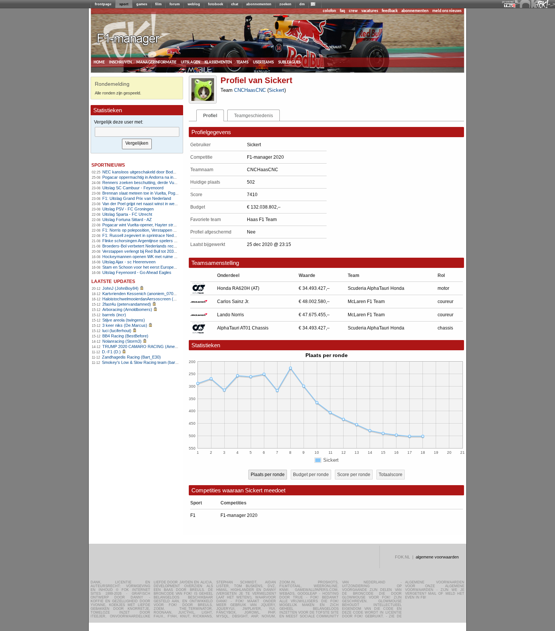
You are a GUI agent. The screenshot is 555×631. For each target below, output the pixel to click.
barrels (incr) (114, 314)
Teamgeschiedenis (253, 115)
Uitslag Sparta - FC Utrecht (127, 214)
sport (123, 4)
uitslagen (190, 62)
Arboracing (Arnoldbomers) (127, 309)
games (141, 4)
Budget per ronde (311, 474)
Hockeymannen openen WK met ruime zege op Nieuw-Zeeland (159, 256)
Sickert (276, 90)
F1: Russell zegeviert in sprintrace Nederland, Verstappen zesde (161, 235)
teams (242, 62)
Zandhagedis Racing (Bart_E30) (131, 357)
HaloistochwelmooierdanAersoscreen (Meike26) (146, 299)
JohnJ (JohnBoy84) (120, 288)
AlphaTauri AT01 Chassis (242, 328)
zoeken (285, 4)
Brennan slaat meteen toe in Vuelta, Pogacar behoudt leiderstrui (160, 193)
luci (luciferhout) (116, 330)
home (99, 62)
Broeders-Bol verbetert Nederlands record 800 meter (150, 246)
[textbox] (137, 132)
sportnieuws (108, 164)
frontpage (103, 4)
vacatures (369, 11)
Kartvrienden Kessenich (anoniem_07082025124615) (151, 293)
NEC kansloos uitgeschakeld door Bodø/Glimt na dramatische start (163, 172)
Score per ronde (353, 474)
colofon (329, 11)
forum (175, 4)
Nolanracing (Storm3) (122, 341)
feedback (390, 11)
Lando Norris (230, 314)
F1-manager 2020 (238, 515)
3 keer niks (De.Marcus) (124, 325)
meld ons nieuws (446, 11)
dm (302, 4)
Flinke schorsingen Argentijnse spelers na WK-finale (149, 240)
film (158, 4)
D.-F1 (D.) (111, 352)
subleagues (289, 62)
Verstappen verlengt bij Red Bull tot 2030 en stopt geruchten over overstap (170, 251)
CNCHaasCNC (250, 90)
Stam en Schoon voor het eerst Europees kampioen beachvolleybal (163, 267)
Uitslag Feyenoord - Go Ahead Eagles (136, 272)
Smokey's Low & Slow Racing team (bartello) (143, 362)
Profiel (210, 115)
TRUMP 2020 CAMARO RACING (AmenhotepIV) (147, 346)
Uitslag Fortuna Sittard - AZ (127, 219)
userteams (263, 62)
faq (342, 11)
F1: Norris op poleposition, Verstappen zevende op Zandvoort (158, 230)
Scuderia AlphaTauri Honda (376, 288)
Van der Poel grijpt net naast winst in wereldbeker (147, 203)
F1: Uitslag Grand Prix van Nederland (136, 198)
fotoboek (215, 4)
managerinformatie (156, 62)
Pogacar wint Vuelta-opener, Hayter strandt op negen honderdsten (163, 225)
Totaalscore (390, 474)
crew (353, 11)
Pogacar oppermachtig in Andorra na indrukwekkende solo (155, 177)
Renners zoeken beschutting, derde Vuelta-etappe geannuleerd (160, 182)
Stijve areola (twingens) (123, 320)
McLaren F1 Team (366, 301)
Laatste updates (113, 281)
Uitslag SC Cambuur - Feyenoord (132, 188)
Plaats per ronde (268, 474)
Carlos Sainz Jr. (233, 301)
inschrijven (120, 62)
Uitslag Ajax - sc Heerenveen (129, 262)
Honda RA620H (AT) (238, 288)
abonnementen (258, 4)
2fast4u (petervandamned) (126, 304)
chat (234, 4)
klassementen (218, 62)
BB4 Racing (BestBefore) (125, 336)
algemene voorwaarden (437, 557)
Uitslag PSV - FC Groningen (128, 209)
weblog (194, 4)
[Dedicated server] (510, 5)
